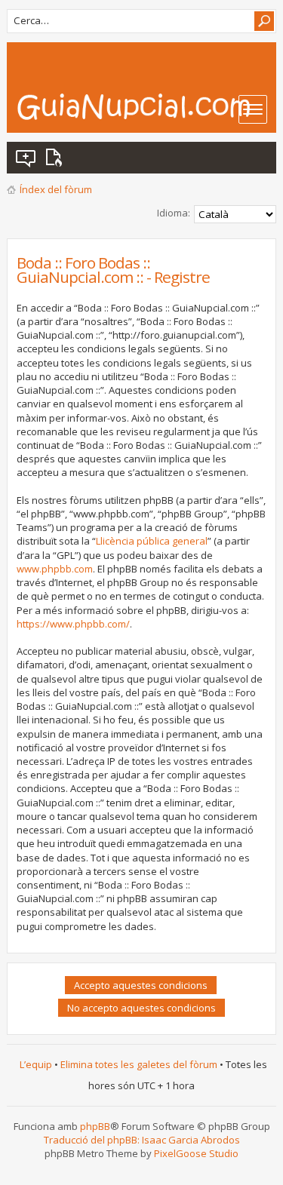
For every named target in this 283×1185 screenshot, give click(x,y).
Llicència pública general (152, 541)
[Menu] (252, 109)
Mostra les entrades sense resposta (26, 157)
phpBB (95, 1126)
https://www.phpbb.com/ (73, 624)
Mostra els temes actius (56, 157)
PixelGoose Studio (196, 1153)
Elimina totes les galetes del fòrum (138, 1064)
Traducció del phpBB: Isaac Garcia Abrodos (142, 1140)
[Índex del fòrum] (145, 106)
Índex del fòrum (56, 189)
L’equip (36, 1064)
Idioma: (173, 213)
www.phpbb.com (55, 569)
